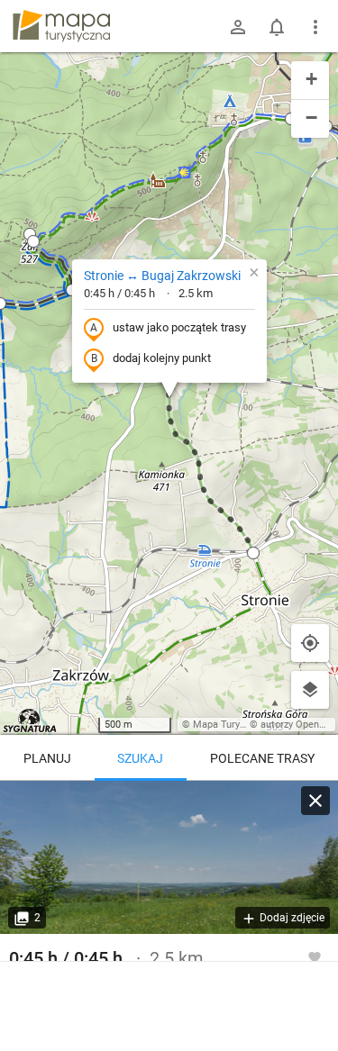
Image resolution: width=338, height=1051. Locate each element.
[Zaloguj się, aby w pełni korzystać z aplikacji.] (314, 956)
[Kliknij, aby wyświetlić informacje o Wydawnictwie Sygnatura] (30, 720)
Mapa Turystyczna (233, 724)
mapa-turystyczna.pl (61, 26)
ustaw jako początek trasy (179, 327)
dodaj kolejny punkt (162, 358)
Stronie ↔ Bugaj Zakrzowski (162, 275)
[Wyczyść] (315, 800)
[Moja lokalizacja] (310, 643)
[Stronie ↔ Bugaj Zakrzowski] (169, 857)
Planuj (47, 758)
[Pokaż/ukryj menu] (315, 27)
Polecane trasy (262, 758)
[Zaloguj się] (238, 27)
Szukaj (140, 758)
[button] (33, 241)
